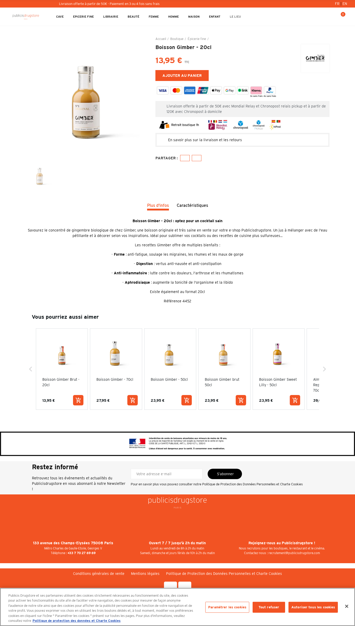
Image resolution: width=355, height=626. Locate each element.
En (345, 4)
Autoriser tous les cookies (313, 607)
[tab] (242, 140)
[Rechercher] (323, 16)
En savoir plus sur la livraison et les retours (205, 140)
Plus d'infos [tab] (158, 205)
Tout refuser (269, 607)
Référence (172, 301)
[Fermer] (346, 606)
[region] (177, 607)
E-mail (196, 158)
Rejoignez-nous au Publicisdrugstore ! (281, 543)
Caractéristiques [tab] (192, 205)
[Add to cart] (78, 400)
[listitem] (62, 369)
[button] (30, 369)
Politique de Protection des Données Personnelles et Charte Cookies (252, 484)
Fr (337, 4)
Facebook (185, 158)
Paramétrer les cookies (227, 607)
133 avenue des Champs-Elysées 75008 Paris (73, 543)
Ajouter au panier (182, 75)
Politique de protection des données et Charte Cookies (76, 621)
